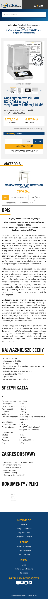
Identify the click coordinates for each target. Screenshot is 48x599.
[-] (35, 141)
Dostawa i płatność (24, 546)
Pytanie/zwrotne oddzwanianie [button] (24, 151)
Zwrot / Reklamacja (24, 550)
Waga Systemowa (25, 27)
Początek (21, 25)
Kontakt (24, 524)
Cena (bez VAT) (10, 122)
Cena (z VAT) (29, 122)
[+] (40, 141)
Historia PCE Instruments (24, 568)
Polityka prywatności (24, 528)
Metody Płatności (24, 554)
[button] (7, 91)
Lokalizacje (24, 572)
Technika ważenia (33, 25)
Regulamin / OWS (24, 532)
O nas (24, 564)
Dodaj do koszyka (23, 146)
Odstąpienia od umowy (24, 536)
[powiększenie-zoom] (24, 83)
